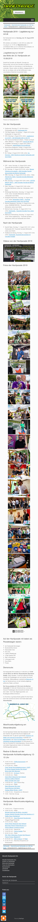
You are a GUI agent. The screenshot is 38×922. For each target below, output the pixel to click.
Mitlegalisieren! (19, 12)
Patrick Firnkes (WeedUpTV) (12, 837)
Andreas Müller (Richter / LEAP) (13, 790)
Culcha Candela (18, 831)
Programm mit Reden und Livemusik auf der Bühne (18, 736)
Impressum (5, 883)
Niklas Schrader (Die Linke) (12, 780)
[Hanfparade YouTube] (4, 908)
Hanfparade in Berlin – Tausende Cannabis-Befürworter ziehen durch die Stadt (17, 200)
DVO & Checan (18, 839)
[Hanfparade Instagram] (4, 904)
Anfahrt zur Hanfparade (8, 861)
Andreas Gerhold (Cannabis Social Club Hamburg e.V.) (19, 814)
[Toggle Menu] (32, 20)
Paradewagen (6, 870)
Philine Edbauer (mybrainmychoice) (14, 827)
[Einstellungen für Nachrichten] (3, 918)
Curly (15, 782)
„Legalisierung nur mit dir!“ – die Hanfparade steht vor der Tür (19, 137)
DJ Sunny (16, 773)
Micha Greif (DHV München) (12, 771)
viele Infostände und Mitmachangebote (17, 740)
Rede (26, 839)
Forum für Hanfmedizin (20, 739)
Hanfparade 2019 (22, 130)
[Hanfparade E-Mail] (4, 911)
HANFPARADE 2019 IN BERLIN (21, 145)
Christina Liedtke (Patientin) (12, 778)
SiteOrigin (21, 918)
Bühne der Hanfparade (8, 863)
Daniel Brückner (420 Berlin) (12, 788)
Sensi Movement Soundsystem (22, 818)
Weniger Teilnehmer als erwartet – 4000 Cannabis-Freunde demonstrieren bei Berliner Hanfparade (19, 171)
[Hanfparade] (19, 6)
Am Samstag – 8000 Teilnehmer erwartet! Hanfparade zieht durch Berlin (19, 155)
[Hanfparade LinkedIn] (4, 901)
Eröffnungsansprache (19, 761)
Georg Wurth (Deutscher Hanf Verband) (15, 777)
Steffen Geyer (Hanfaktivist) (12, 816)
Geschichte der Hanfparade (9, 880)
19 (22, 631)
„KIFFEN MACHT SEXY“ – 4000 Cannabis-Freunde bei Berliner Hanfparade (20, 182)
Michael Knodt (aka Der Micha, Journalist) (16, 812)
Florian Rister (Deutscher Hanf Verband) (15, 823)
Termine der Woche (28, 141)
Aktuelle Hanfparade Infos (9, 859)
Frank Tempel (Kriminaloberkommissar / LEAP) (17, 767)
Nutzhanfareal (7, 739)
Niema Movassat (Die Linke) (12, 786)
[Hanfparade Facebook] (4, 894)
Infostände (5, 868)
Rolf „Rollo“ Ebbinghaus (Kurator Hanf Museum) (17, 835)
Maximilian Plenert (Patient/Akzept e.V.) (15, 825)
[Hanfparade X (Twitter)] (4, 897)
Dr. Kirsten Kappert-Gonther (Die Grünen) (16, 769)
